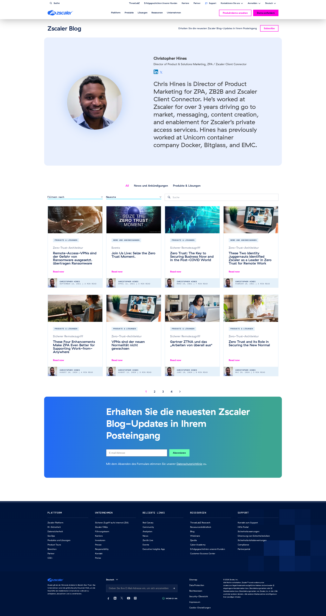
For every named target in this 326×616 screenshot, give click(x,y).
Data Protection (196, 585)
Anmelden (252, 3)
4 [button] (172, 391)
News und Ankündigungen (151, 185)
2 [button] (154, 391)
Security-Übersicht (198, 596)
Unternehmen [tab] (174, 12)
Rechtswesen (195, 591)
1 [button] (146, 391)
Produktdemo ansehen (235, 12)
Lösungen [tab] (142, 12)
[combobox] (221, 197)
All (127, 185)
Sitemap (193, 579)
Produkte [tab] (129, 12)
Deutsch (269, 3)
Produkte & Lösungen (187, 185)
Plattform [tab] (116, 12)
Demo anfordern (266, 12)
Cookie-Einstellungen (200, 607)
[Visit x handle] (161, 72)
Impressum (194, 602)
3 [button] (163, 391)
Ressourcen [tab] (157, 12)
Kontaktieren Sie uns (230, 3)
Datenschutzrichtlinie (189, 464)
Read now (58, 271)
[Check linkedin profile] (155, 71)
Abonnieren (179, 452)
